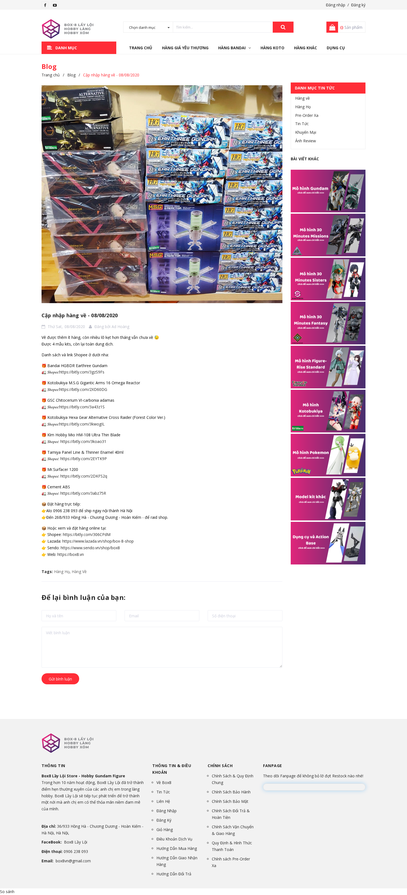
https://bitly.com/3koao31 (83, 441)
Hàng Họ (61, 571)
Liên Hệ (163, 801)
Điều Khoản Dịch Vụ (174, 839)
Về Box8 (163, 782)
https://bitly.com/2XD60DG (83, 389)
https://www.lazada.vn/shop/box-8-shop (98, 541)
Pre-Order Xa (306, 115)
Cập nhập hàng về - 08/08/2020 (80, 315)
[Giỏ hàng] (330, 27)
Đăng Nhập (166, 810)
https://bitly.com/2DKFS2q (83, 476)
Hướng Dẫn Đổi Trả (173, 873)
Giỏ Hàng (164, 829)
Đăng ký (358, 4)
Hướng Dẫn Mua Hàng (176, 848)
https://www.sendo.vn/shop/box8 (90, 547)
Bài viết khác (305, 158)
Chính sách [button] (220, 765)
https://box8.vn (70, 554)
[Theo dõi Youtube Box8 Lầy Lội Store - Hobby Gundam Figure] (55, 5)
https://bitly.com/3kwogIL (82, 424)
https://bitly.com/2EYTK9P (83, 458)
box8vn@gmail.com (73, 860)
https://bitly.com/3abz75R (83, 493)
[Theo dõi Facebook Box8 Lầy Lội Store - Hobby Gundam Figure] (45, 5)
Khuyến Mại (305, 132)
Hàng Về (79, 571)
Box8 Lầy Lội (75, 842)
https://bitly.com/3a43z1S (82, 406)
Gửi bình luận (60, 679)
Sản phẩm (351, 27)
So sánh (7, 891)
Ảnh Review (305, 140)
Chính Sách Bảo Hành (231, 792)
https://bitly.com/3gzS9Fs (81, 372)
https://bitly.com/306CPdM (86, 534)
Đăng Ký (163, 820)
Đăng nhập (335, 4)
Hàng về (302, 98)
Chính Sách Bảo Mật (230, 801)
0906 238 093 (76, 851)
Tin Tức (302, 123)
